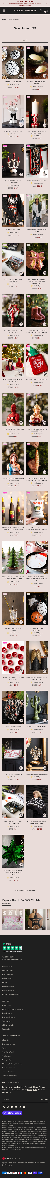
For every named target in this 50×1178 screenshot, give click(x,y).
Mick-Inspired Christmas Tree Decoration (13, 381)
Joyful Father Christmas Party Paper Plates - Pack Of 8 (36, 579)
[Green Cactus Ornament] (37, 707)
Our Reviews (6, 1056)
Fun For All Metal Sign (13, 774)
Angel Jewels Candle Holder (37, 774)
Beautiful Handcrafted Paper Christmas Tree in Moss (13, 578)
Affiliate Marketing (8, 1025)
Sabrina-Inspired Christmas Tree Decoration (37, 430)
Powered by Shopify (7, 1166)
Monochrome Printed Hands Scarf (36, 231)
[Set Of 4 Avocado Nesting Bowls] (37, 62)
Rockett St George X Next (10, 994)
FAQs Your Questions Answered (12, 1009)
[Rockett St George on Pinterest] (16, 1107)
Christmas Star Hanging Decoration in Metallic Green (13, 873)
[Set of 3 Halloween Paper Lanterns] (37, 608)
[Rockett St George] (25, 10)
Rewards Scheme (8, 986)
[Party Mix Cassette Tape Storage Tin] (13, 259)
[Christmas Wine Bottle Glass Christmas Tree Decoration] (13, 508)
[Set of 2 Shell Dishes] (13, 62)
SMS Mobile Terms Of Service (12, 1064)
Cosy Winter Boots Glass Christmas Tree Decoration (37, 331)
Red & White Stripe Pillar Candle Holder (37, 132)
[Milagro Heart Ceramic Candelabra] (13, 161)
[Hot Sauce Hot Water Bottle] (37, 360)
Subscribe (44, 1099)
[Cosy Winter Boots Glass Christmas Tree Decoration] (37, 310)
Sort (27, 40)
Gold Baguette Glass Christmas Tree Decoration (37, 479)
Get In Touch (6, 1005)
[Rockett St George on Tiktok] (20, 1107)
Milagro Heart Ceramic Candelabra (13, 181)
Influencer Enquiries (8, 1017)
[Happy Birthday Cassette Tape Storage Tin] (13, 801)
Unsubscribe (6, 1029)
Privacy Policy (6, 1060)
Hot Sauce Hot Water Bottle (36, 380)
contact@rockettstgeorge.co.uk (12, 959)
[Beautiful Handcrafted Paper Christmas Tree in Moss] (13, 557)
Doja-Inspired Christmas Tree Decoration (13, 430)
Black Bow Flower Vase (13, 131)
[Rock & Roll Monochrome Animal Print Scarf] (37, 801)
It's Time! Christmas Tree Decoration (13, 331)
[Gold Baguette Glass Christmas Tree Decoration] (37, 458)
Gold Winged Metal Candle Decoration (37, 678)
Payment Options (8, 990)
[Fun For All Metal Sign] (13, 754)
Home (4, 20)
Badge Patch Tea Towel (13, 727)
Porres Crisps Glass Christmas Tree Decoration (37, 529)
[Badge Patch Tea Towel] (13, 707)
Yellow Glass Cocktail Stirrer (13, 629)
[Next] (46, 3)
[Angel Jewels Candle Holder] (37, 754)
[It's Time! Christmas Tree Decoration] (13, 310)
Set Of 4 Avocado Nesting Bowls (37, 83)
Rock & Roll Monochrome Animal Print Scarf (37, 822)
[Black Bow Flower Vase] (13, 111)
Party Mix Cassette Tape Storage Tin (13, 280)
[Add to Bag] (21, 76)
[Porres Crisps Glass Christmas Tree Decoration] (37, 508)
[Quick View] (21, 571)
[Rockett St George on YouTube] (24, 1107)
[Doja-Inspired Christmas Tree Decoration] (13, 409)
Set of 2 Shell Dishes (13, 82)
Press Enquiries (7, 1013)
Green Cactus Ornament (36, 727)
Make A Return (7, 978)
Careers (4, 1048)
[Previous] (4, 3)
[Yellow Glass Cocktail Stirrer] (13, 608)
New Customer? (7, 974)
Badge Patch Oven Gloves (37, 181)
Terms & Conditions (8, 1072)
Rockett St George (17, 1162)
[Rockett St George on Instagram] (7, 1107)
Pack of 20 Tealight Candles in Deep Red (13, 678)
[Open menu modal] (3, 10)
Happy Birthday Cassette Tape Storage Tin (13, 822)
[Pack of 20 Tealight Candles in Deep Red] (13, 658)
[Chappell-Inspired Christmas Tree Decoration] (13, 458)
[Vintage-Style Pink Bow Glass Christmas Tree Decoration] (37, 259)
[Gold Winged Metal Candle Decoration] (37, 658)
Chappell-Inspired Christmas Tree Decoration (13, 479)
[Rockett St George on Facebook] (3, 1107)
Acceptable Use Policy (9, 1076)
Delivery (4, 982)
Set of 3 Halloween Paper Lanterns (37, 629)
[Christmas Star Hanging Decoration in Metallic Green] (13, 851)
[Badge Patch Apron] (13, 210)
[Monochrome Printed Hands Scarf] (37, 210)
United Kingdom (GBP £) (11, 1158)
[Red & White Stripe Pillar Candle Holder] (37, 111)
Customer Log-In (7, 970)
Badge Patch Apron (13, 230)
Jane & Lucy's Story (8, 1044)
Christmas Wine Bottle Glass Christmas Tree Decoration (13, 529)
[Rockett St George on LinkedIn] (12, 1107)
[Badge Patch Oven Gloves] (37, 161)
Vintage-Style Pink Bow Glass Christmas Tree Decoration (36, 281)
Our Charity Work (8, 1052)
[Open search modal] (40, 10)
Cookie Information (8, 1068)
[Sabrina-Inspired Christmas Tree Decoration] (37, 409)
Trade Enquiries (7, 1021)
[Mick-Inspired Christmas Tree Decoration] (13, 360)
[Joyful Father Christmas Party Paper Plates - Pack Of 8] (37, 557)
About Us (5, 1040)
